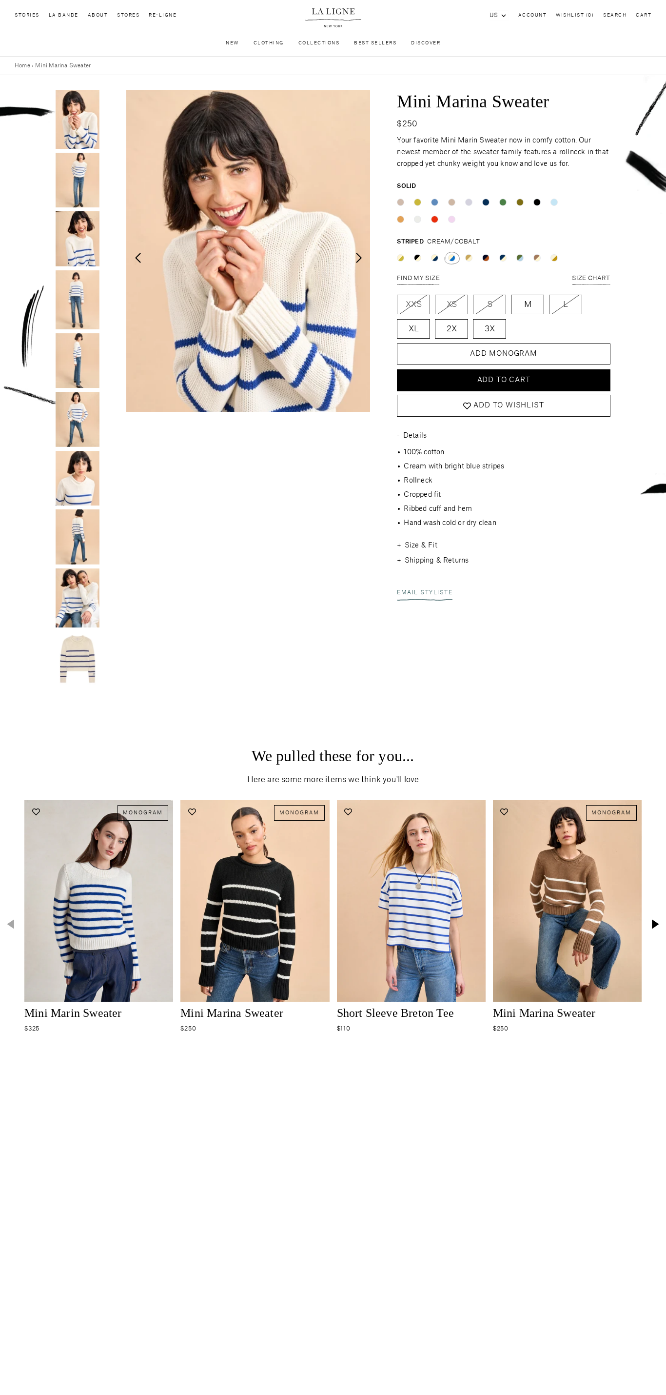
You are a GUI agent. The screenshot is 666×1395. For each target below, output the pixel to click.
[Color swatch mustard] (400, 219)
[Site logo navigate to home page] (333, 18)
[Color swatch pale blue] (554, 202)
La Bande (63, 15)
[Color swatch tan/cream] (537, 258)
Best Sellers (375, 43)
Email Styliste (424, 593)
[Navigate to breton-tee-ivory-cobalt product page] (411, 901)
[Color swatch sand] (400, 202)
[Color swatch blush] (451, 219)
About (98, 15)
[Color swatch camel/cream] (468, 258)
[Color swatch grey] (468, 202)
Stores (128, 15)
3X (490, 329)
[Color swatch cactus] (503, 202)
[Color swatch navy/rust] (486, 258)
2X (452, 329)
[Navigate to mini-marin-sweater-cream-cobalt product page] (98, 901)
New (232, 43)
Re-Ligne (162, 15)
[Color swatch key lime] (417, 202)
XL (414, 329)
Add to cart (503, 380)
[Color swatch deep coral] (434, 219)
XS (452, 304)
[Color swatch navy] (486, 202)
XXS (414, 304)
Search (615, 15)
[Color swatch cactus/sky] (520, 258)
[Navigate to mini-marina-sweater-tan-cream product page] (567, 901)
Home (22, 65)
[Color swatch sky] (434, 202)
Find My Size (418, 278)
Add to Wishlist (508, 406)
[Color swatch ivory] (417, 219)
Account (532, 15)
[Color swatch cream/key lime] (400, 258)
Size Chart (591, 278)
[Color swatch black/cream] (417, 258)
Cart (643, 15)
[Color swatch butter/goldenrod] (554, 258)
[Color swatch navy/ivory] (503, 258)
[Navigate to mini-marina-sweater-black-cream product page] (254, 901)
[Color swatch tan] (451, 202)
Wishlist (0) (575, 15)
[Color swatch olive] (520, 202)
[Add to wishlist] (35, 811)
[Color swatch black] (537, 202)
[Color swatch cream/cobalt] (451, 258)
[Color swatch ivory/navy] (434, 258)
